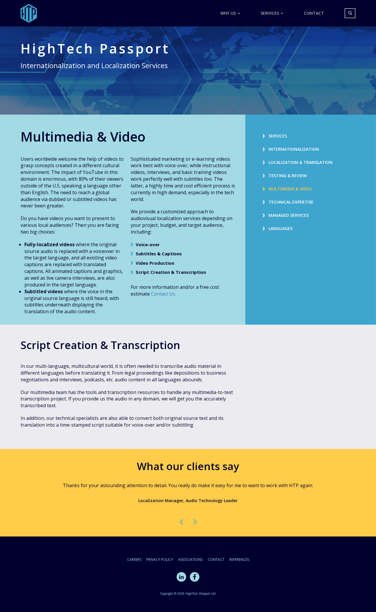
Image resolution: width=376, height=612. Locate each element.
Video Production (155, 263)
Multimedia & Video (290, 189)
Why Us (228, 13)
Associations (190, 559)
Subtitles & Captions (159, 253)
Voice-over (148, 244)
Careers (134, 559)
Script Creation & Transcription (171, 272)
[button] (180, 521)
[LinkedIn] (181, 576)
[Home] (31, 13)
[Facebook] (194, 576)
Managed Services (288, 215)
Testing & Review (287, 175)
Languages (280, 228)
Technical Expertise (290, 202)
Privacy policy (159, 559)
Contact (314, 13)
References (239, 559)
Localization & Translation (300, 162)
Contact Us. (163, 294)
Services (270, 13)
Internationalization (293, 149)
